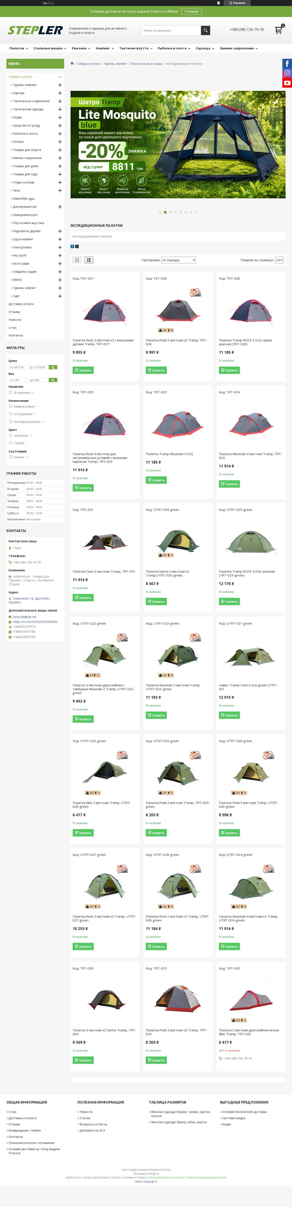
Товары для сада (25, 174)
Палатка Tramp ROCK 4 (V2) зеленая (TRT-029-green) (247, 573)
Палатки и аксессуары (146, 64)
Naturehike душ (23, 198)
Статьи (85, 1118)
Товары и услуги (88, 64)
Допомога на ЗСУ (92, 1130)
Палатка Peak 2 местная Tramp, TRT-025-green (178, 804)
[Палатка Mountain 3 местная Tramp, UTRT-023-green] (178, 655)
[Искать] (205, 30)
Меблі (17, 280)
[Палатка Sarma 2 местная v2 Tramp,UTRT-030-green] (178, 541)
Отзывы (14, 312)
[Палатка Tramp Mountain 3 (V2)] (178, 424)
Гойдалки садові (25, 272)
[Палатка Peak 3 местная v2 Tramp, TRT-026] (178, 310)
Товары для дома (25, 166)
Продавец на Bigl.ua (146, 1173)
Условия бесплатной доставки (244, 1112)
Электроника (22, 247)
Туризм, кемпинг (115, 64)
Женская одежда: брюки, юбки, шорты (179, 1122)
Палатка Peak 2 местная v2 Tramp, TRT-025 (176, 1032)
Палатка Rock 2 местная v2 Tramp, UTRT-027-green (104, 918)
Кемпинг (103, 48)
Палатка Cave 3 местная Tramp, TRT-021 (104, 571)
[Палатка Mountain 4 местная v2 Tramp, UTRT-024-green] (251, 886)
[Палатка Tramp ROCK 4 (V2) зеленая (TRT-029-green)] (251, 541)
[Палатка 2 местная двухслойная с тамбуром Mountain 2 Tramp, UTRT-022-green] (105, 655)
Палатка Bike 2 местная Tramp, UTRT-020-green (102, 804)
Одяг (16, 296)
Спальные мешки (48, 48)
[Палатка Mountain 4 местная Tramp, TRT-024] (251, 424)
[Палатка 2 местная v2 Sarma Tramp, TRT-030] (105, 1000)
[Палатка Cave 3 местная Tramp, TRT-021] (105, 541)
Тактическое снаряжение (31, 101)
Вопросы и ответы (93, 1124)
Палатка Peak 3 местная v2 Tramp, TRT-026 (176, 342)
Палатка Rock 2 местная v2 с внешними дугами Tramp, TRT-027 (103, 342)
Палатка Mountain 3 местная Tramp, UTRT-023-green (173, 687)
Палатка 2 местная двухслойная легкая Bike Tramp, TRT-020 (249, 1032)
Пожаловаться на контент (166, 1177)
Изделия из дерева (26, 231)
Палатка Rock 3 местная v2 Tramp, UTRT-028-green (177, 918)
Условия (191, 11)
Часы (16, 190)
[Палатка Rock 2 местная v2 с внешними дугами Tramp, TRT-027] (105, 310)
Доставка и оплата (22, 1118)
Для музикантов (24, 207)
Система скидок (233, 1118)
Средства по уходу (26, 125)
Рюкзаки (79, 48)
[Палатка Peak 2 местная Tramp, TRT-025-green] (178, 772)
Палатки (17, 48)
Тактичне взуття (133, 48)
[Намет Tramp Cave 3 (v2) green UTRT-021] (251, 655)
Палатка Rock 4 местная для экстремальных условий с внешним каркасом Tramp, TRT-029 (100, 457)
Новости (15, 320)
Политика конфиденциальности (205, 1177)
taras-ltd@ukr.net (25, 617)
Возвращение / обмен (25, 1130)
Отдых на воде (23, 182)
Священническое (25, 215)
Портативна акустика (28, 223)
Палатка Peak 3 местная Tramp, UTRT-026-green (248, 804)
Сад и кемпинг (23, 239)
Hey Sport (20, 255)
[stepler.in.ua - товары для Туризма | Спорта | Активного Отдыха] (35, 30)
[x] (77, 247)
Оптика (18, 142)
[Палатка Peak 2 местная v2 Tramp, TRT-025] (178, 1000)
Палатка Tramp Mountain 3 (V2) (169, 454)
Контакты (16, 335)
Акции (226, 1124)
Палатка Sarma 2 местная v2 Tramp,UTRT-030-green (167, 573)
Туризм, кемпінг (24, 288)
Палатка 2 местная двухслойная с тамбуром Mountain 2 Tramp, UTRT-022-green (103, 689)
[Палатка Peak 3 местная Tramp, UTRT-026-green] (251, 772)
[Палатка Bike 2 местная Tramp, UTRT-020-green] (105, 772)
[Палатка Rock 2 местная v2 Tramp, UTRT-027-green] (105, 886)
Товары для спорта (27, 150)
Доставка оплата (21, 304)
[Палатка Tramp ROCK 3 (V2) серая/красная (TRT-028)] (251, 310)
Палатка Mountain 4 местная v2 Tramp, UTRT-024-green (248, 918)
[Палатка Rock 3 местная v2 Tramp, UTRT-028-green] (178, 886)
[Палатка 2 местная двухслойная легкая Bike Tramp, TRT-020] (251, 1000)
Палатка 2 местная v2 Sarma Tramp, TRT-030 (104, 1032)
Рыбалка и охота (172, 48)
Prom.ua (165, 1170)
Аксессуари (21, 263)
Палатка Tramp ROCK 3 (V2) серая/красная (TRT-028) (245, 342)
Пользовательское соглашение (32, 1143)
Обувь (17, 117)
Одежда (203, 48)
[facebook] (72, 247)
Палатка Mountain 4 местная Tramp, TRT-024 (250, 456)
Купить (85, 370)
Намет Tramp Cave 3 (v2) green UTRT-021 (248, 687)
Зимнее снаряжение (237, 48)
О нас (13, 328)
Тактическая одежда (28, 109)
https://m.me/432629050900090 (35, 622)
